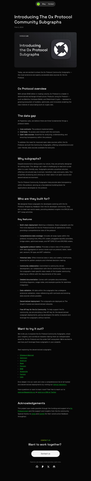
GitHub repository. (60, 385)
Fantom (23, 374)
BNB (21, 369)
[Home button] (38, 4)
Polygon (23, 366)
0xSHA (42, 414)
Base (22, 363)
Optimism (23, 358)
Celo (21, 377)
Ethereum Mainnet (27, 355)
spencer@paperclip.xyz (26, 392)
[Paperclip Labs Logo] (38, 4)
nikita (33, 414)
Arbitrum (23, 361)
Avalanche (24, 371)
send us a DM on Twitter (47, 392)
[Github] (37, 467)
